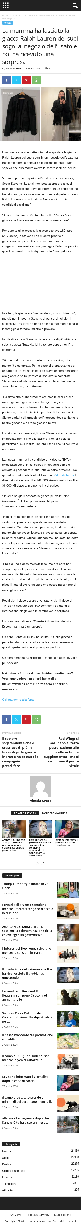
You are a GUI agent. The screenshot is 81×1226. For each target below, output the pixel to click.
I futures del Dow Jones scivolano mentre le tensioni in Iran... (26, 950)
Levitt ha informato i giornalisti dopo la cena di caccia (66, 842)
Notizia (16, 15)
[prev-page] (38, 862)
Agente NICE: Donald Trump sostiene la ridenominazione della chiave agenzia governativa (13, 845)
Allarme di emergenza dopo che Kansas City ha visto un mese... (25, 1120)
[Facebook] (6, 80)
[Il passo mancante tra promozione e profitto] (68, 1041)
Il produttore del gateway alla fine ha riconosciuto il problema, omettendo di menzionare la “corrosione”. (40, 847)
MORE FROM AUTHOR (54, 813)
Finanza (7, 1177)
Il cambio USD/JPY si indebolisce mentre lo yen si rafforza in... (25, 1058)
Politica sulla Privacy (38, 1214)
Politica (6, 1164)
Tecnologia (9, 1183)
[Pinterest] (26, 80)
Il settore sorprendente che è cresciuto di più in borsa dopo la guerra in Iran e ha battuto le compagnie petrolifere (20, 752)
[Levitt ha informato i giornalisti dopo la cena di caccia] (67, 829)
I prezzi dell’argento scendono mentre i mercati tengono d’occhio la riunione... (27, 909)
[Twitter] (16, 80)
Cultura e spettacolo (14, 1170)
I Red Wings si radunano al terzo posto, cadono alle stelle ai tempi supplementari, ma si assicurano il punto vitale (61, 752)
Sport (5, 1157)
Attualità (7, 1190)
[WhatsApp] (36, 80)
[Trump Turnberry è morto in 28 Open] (68, 890)
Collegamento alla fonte (18, 699)
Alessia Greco (14, 68)
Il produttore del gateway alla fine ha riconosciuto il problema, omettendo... (27, 973)
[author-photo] (40, 786)
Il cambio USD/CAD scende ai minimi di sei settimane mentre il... (28, 1099)
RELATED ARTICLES (25, 813)
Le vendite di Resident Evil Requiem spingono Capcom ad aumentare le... (24, 995)
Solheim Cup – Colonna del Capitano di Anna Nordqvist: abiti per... (27, 1017)
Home (5, 15)
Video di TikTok (64, 475)
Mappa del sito (62, 1214)
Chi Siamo (16, 1214)
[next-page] (43, 862)
